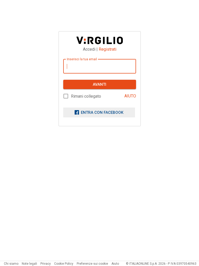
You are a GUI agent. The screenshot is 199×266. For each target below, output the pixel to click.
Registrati (107, 49)
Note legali (29, 263)
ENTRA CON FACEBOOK (102, 112)
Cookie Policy (63, 263)
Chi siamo (11, 263)
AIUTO (130, 96)
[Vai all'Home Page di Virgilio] (99, 40)
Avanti (99, 84)
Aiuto (115, 263)
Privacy (45, 263)
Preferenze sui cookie (92, 263)
